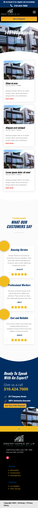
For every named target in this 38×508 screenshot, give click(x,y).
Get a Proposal (19, 19)
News (19, 85)
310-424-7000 (20, 5)
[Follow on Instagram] (7, 457)
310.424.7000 (16, 389)
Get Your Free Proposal (15, 405)
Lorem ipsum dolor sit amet (18, 172)
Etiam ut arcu (11, 83)
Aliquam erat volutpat (15, 127)
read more (10, 99)
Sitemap (21, 503)
